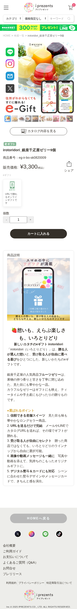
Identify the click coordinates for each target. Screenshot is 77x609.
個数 (6, 213)
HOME (7, 35)
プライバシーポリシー (31, 582)
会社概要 (9, 545)
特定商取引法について (59, 582)
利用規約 (11, 582)
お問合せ (9, 568)
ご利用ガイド (12, 551)
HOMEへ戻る (38, 518)
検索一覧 (19, 35)
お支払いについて (15, 556)
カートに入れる (38, 233)
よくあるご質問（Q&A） (20, 562)
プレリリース (12, 574)
